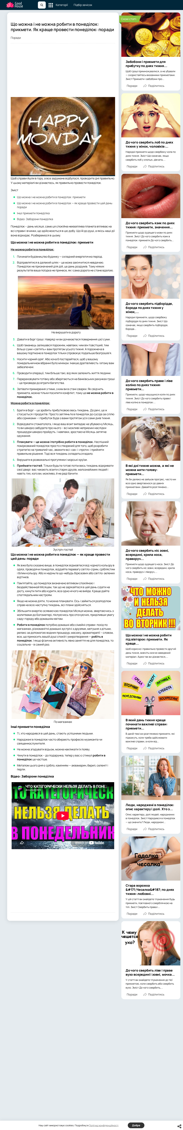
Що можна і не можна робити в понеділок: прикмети (51, 197)
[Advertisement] (63, 72)
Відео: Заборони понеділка (35, 219)
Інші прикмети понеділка (33, 213)
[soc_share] (179, 1126)
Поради (16, 38)
